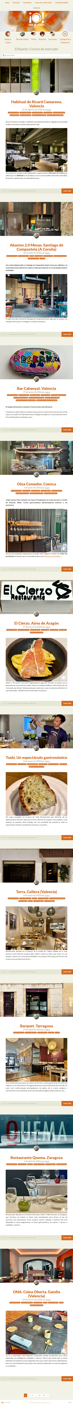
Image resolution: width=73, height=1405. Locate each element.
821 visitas (33, 1237)
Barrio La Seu (63, 764)
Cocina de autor (48, 112)
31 (39, 1395)
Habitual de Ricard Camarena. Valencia (36, 104)
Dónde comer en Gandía (36, 1305)
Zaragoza (30, 1164)
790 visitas (33, 971)
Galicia (31, 256)
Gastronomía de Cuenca (22, 493)
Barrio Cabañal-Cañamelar (20, 397)
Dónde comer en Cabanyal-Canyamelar (47, 400)
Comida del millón (61, 3)
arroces (57, 1032)
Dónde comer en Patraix (36, 632)
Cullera (30, 901)
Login (70, 1402)
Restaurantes (14, 191)
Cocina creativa (22, 764)
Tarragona (51, 1032)
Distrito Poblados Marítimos (58, 395)
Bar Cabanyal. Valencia (36, 388)
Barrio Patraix (62, 630)
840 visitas (33, 1378)
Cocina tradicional (35, 395)
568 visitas (33, 703)
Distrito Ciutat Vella (53, 764)
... (35, 1395)
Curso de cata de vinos (43, 3)
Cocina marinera (48, 256)
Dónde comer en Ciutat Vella (36, 766)
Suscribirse (27, 3)
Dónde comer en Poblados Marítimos (25, 400)
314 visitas (33, 334)
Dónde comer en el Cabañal (52, 397)
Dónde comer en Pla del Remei (55, 115)
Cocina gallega (38, 256)
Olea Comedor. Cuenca (36, 484)
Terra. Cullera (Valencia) (36, 891)
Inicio (7, 3)
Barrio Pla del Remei (25, 115)
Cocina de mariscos (33, 258)
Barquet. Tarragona (36, 1026)
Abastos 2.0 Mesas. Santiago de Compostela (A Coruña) (36, 247)
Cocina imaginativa (56, 490)
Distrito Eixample (14, 115)
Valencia (34, 898)
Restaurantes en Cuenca (50, 493)
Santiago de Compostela (60, 256)
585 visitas (33, 569)
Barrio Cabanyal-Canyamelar (36, 397)
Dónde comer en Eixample (39, 115)
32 (44, 1395)
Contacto (16, 3)
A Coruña (42, 258)
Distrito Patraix (54, 630)
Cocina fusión (26, 490)
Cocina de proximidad (59, 112)
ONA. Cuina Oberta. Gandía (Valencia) (36, 1294)
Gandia (61, 1302)
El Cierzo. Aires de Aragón (36, 623)
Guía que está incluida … (53, 556)
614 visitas (33, 1103)
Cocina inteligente (45, 490)
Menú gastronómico (39, 1164)
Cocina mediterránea (25, 112)
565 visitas (33, 430)
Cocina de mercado (13, 112)
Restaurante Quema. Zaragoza (36, 1157)
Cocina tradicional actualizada (57, 898)
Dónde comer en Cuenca (36, 493)
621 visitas (33, 837)
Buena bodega (45, 630)
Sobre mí (36, 8)
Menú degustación (61, 1164)
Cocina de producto (37, 112)
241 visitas (33, 191)
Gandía (45, 1302)
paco (48, 109)
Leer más (67, 191)
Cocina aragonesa (35, 630)
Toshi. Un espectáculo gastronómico (36, 757)
